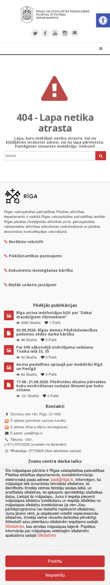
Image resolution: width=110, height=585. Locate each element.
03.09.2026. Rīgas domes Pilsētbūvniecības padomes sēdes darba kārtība (56, 332)
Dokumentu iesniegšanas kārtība (41, 270)
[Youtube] (55, 33)
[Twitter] (35, 33)
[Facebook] (45, 33)
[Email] (74, 33)
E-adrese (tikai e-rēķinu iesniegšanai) (38, 426)
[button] (103, 20)
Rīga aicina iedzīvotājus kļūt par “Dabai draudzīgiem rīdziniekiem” (54, 314)
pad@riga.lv (34, 432)
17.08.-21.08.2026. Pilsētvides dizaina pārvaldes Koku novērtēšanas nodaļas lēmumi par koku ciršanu (61, 386)
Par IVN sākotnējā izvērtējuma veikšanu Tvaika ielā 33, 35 (54, 349)
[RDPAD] (55, 14)
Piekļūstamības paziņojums (35, 255)
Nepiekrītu (55, 575)
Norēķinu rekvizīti (26, 241)
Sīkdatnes (14, 526)
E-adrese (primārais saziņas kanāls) (38, 420)
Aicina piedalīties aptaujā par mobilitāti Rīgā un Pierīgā (59, 366)
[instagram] (65, 33)
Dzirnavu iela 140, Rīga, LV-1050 (35, 413)
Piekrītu (55, 561)
